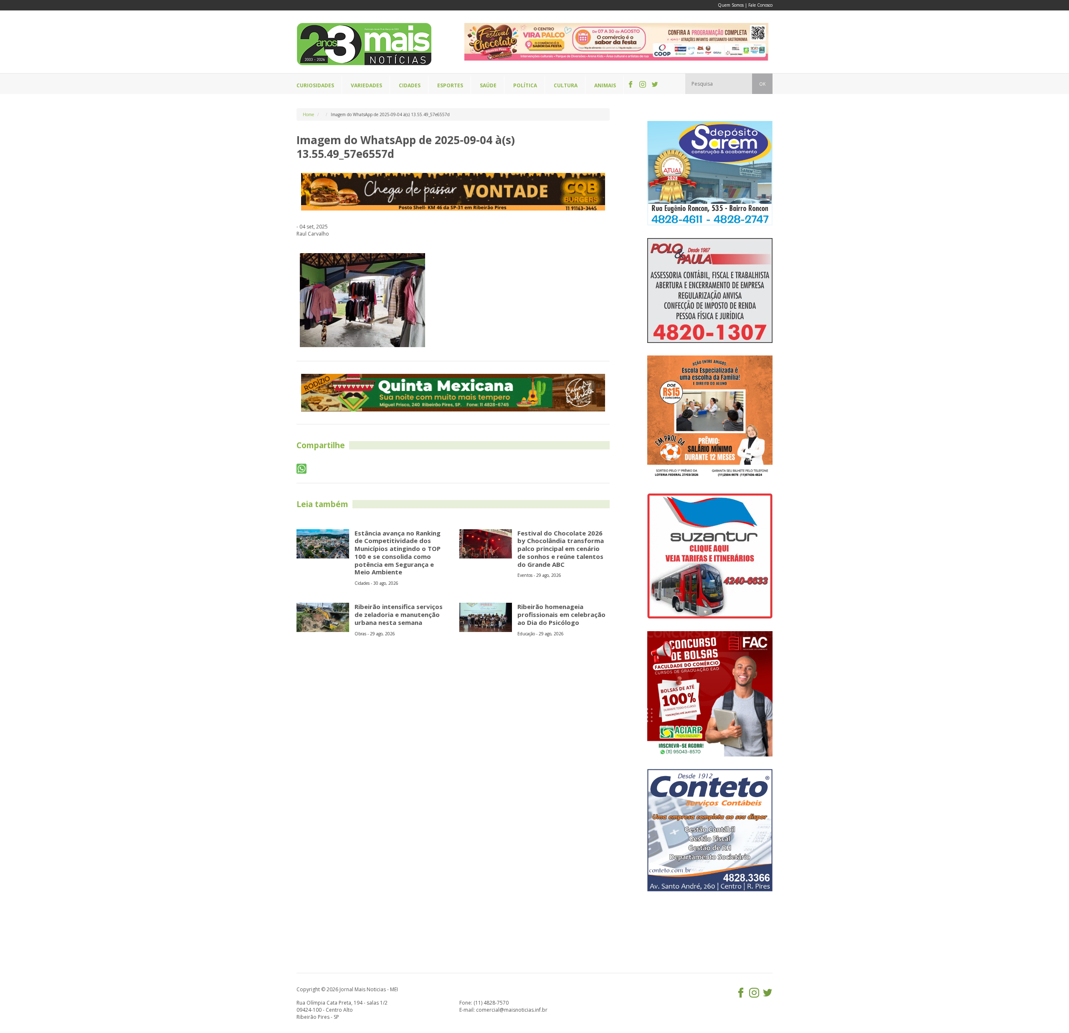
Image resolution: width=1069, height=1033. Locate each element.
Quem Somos (731, 5)
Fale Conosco (760, 5)
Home (308, 114)
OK (762, 84)
